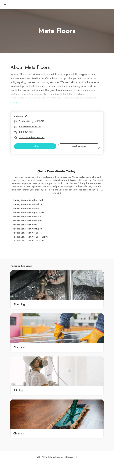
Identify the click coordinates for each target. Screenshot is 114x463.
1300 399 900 (26, 132)
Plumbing (19, 304)
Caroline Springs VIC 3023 (31, 121)
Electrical (19, 347)
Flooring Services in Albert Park (27, 220)
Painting (18, 390)
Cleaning (18, 433)
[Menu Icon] (4, 4)
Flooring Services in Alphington (27, 228)
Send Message (79, 146)
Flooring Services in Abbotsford (28, 200)
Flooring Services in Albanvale (27, 216)
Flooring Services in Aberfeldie (27, 204)
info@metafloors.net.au (30, 126)
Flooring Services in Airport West (28, 212)
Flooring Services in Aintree (26, 208)
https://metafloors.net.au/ (31, 137)
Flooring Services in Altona (25, 232)
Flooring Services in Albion (25, 224)
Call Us (35, 146)
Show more (15, 102)
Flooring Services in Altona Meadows (30, 236)
